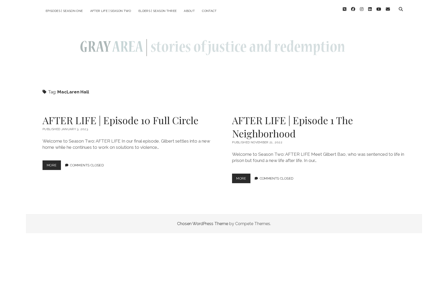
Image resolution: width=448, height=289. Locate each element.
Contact (209, 11)
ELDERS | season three (157, 11)
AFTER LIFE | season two (110, 11)
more (54, 166)
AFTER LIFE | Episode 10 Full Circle (120, 120)
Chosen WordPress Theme (202, 223)
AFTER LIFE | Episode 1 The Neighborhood (292, 127)
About (189, 11)
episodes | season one (64, 11)
